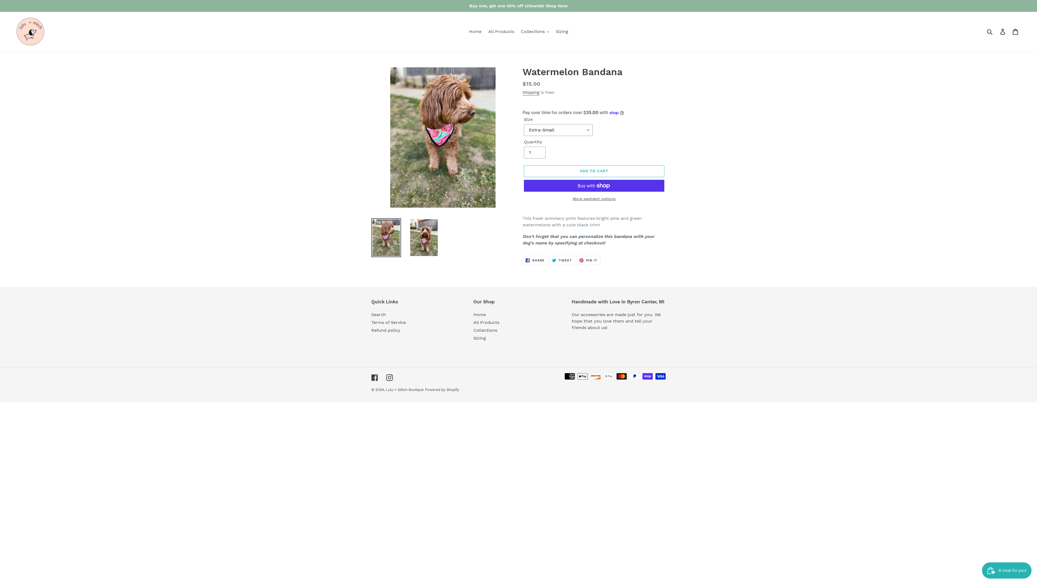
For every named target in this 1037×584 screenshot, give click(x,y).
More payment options (594, 199)
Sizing (479, 338)
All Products (486, 322)
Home (479, 314)
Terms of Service (388, 322)
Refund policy (385, 330)
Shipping (531, 92)
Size (528, 119)
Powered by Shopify (442, 390)
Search (378, 314)
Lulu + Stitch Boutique (405, 390)
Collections (485, 330)
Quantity (533, 141)
